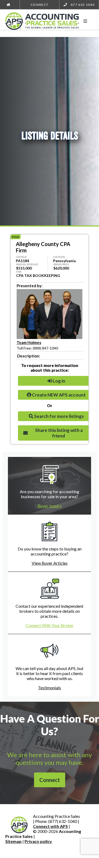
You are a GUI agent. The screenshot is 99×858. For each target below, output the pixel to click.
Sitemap (13, 841)
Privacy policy (38, 841)
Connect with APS (50, 826)
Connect (39, 5)
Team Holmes (29, 342)
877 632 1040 (82, 5)
